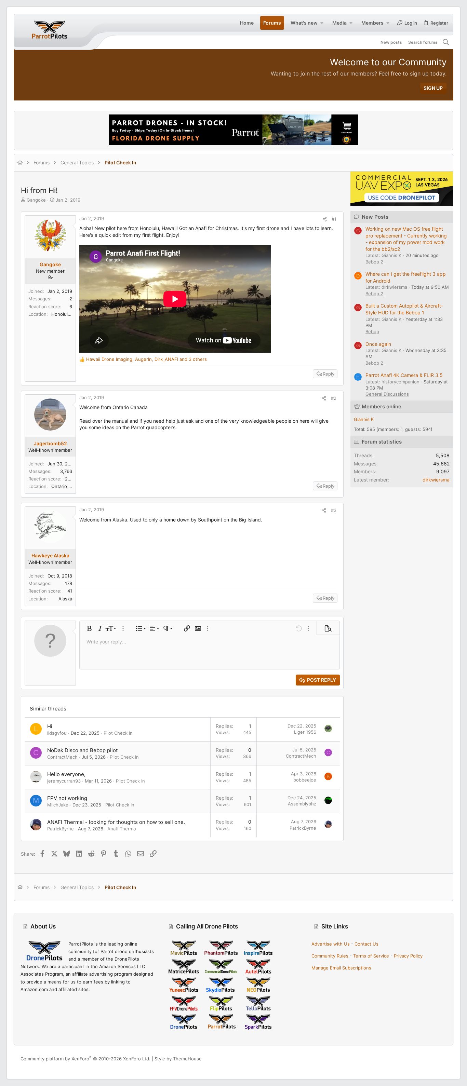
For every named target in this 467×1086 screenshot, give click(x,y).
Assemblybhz (302, 803)
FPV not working (67, 798)
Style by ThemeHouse (178, 1058)
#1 (334, 219)
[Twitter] (443, 1059)
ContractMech (62, 757)
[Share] (324, 219)
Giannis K (364, 419)
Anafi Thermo (121, 828)
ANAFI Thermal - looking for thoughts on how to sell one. (116, 822)
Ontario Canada (67, 486)
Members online (381, 406)
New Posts (375, 216)
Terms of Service (371, 956)
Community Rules (329, 956)
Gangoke (36, 200)
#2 (333, 398)
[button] (321, 23)
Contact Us (366, 944)
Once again (378, 344)
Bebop (372, 331)
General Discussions (387, 394)
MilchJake (57, 804)
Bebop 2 (374, 261)
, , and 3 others (146, 359)
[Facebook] (413, 1059)
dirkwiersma (436, 480)
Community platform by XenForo (85, 1058)
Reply (328, 374)
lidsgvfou (57, 733)
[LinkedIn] (433, 1059)
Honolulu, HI (64, 314)
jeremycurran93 (64, 781)
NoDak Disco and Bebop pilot (82, 750)
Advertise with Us (330, 944)
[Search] (446, 42)
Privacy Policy (408, 956)
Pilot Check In (118, 733)
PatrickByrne (60, 828)
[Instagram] (423, 1059)
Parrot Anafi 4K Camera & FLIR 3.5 (404, 375)
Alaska (65, 598)
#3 (333, 510)
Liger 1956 (305, 732)
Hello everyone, (66, 774)
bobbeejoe (304, 780)
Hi (49, 726)
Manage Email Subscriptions (341, 967)
